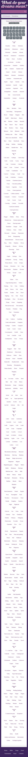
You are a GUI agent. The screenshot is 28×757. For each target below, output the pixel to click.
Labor (12, 418)
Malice (22, 464)
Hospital (21, 368)
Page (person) (13, 531)
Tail (22, 624)
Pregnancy (16, 547)
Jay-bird (6, 405)
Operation (9, 524)
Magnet (18, 461)
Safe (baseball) (16, 594)
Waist (16, 697)
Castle (18, 174)
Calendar (20, 164)
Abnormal (7, 52)
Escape (14, 272)
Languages (19, 428)
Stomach (19, 614)
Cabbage (13, 157)
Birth (23, 131)
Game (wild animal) (10, 322)
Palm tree (14, 541)
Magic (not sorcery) (17, 458)
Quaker (7, 561)
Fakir (6, 289)
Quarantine (14, 561)
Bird (11, 131)
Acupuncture (7, 65)
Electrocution (7, 269)
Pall (13, 537)
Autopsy (14, 98)
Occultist (15, 521)
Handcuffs (7, 362)
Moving (21, 478)
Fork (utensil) (19, 305)
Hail (15, 348)
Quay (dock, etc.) (20, 564)
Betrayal (6, 131)
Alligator (6, 75)
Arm (21, 88)
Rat (17, 584)
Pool (10, 547)
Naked (16, 491)
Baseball (22, 121)
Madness (21, 455)
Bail (23, 114)
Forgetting (19, 302)
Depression (21, 233)
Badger (11, 114)
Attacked (22, 91)
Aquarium (8, 88)
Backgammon (18, 111)
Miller (11, 750)
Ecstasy (6, 266)
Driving (21, 246)
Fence (22, 292)
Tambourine (17, 630)
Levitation (13, 435)
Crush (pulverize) (14, 210)
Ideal (22, 378)
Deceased (7, 233)
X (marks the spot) (10, 713)
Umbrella (7, 653)
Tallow (10, 630)
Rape (12, 584)
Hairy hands (18, 352)
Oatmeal (8, 514)
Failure (20, 282)
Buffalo (13, 144)
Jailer (16, 395)
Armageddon (7, 91)
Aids (6, 68)
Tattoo (7, 637)
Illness (20, 382)
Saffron (16, 597)
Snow (11, 610)
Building (20, 144)
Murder (14, 481)
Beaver (21, 124)
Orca (15, 524)
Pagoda (21, 531)
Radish (16, 577)
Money (14, 474)
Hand (13, 358)
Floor (14, 299)
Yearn (6, 723)
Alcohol (14, 72)
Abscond (6, 55)
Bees (17, 128)
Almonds (13, 75)
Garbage (7, 325)
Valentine (21, 670)
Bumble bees (15, 147)
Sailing (6, 601)
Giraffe (16, 332)
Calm (10, 167)
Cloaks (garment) (17, 190)
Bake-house (14, 118)
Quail (21, 557)
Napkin (22, 491)
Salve (14, 604)
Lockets (8, 441)
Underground (20, 653)
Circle (20, 187)
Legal (7, 435)
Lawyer (20, 432)
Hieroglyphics (17, 365)
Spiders (16, 610)
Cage (22, 161)
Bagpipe (17, 114)
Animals (17, 81)
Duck (17, 249)
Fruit (10, 312)
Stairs (13, 614)
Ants (23, 81)
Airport (7, 72)
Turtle (14, 643)
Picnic (20, 544)
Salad (17, 601)
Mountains (14, 478)
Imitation (21, 385)
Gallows (13, 319)
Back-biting (9, 111)
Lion (18, 438)
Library (20, 435)
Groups (21, 338)
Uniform (14, 660)
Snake (5, 610)
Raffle (21, 577)
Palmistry (21, 541)
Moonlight (7, 478)
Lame (7, 428)
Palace (8, 537)
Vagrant (14, 670)
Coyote (14, 200)
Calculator (13, 164)
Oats (13, 514)
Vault (7, 680)
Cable (5, 161)
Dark (21, 226)
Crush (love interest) (14, 206)
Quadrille (8, 557)
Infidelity (15, 388)
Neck (20, 494)
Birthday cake (9, 134)
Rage (10, 581)
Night (10, 504)
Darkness (9, 230)
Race (18, 574)
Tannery (17, 634)
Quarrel (21, 561)
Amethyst (8, 78)
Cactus (17, 161)
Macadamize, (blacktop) (10, 451)
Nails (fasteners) (8, 491)
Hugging (14, 371)
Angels (5, 81)
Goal (8, 335)
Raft (5, 581)
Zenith (16, 734)
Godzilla (14, 335)
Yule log (22, 727)
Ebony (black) (8, 263)
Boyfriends (16, 141)
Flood (21, 295)
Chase (8, 183)
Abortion (14, 52)
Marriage (20, 468)
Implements (8, 388)
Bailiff (7, 118)
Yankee (11, 720)
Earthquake (8, 259)
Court (8, 200)
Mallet (7, 468)
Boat (5, 141)
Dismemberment (9, 239)
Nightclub (16, 504)
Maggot (8, 458)
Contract (14, 196)
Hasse (14, 753)
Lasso (7, 432)
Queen (14, 567)
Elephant (15, 269)
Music (20, 481)
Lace (14, 422)
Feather (12, 292)
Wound (17, 706)
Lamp (12, 428)
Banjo (16, 121)
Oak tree (7, 511)
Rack (23, 574)
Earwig (15, 259)
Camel (7, 170)
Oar (12, 511)
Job (23, 405)
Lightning (6, 438)
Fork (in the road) (9, 305)
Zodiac (8, 740)
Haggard (9, 348)
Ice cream (10, 378)
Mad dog (14, 455)
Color (22, 193)
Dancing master (17, 223)
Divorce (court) (19, 239)
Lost (21, 441)
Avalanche (21, 98)
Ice (5, 378)
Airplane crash (19, 68)
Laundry (13, 432)
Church (8, 187)
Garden (14, 325)
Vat (17, 677)
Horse (15, 368)
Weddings (8, 703)
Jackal (7, 395)
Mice (16, 471)
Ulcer (21, 650)
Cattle (6, 177)
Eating (21, 259)
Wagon (22, 693)
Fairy (16, 286)
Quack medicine (19, 554)
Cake (7, 164)
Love (17, 445)
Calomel (16, 167)
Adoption (15, 65)
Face (17, 279)
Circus (8, 190)
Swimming (18, 617)
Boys (22, 141)
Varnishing (6, 677)
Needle (7, 501)
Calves (22, 167)
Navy (7, 494)
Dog (5, 243)
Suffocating (10, 617)
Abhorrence (15, 49)
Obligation (20, 517)
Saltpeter (8, 604)
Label (7, 418)
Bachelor (14, 108)
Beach (11, 124)
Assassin (15, 91)
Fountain (8, 309)
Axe (14, 101)
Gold (19, 335)
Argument (15, 88)
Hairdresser (10, 352)
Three (5, 640)
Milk (21, 471)
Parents (7, 544)
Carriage (12, 174)
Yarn (16, 720)
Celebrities (13, 177)
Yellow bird (13, 723)
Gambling (19, 319)
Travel (22, 640)
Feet (17, 292)
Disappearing (16, 236)
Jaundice (9, 401)
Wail (11, 697)
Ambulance (21, 75)
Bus (21, 147)
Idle (11, 382)
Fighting (7, 295)
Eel (18, 266)
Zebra (11, 734)
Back (20, 108)
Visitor (14, 683)
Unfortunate (7, 660)
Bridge (7, 144)
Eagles (8, 256)
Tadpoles (17, 624)
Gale (7, 319)
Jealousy (13, 405)
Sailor (12, 601)
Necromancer (15, 498)
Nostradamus (8, 753)
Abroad (21, 52)
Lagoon (11, 425)
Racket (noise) (8, 577)
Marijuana (13, 468)
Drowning (11, 249)
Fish (17, 295)
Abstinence (13, 55)
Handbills (20, 358)
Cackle (11, 161)
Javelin (15, 401)
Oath (22, 511)
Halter (15, 355)
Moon (19, 474)
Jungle (14, 408)
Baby (8, 108)
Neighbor (13, 501)
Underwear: (11, 657)
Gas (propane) (8, 332)
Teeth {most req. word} (17, 637)
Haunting (9, 365)
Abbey (14, 46)
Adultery (22, 65)
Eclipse (21, 263)
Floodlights (7, 299)
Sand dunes (8, 607)
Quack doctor (9, 554)
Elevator (22, 269)
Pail (6, 534)
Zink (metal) (20, 737)
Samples (20, 604)
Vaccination (7, 670)
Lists (22, 438)
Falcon (12, 289)
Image (14, 385)
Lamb (22, 425)
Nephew (20, 501)
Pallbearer (18, 537)
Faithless (22, 286)
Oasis (17, 511)
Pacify (6, 531)
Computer (7, 196)
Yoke (10, 727)
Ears (20, 256)
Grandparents (8, 338)
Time (10, 640)
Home (5, 750)
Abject (21, 49)
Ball (5, 121)
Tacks (11, 624)
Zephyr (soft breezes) (10, 737)
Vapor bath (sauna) (16, 673)
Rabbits (6, 574)
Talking (20, 627)
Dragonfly (7, 246)
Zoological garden (16, 740)
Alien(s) (20, 72)
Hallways (9, 355)
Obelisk (7, 517)
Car (21, 170)
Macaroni (21, 451)
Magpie (16, 464)
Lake (17, 425)
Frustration (16, 312)
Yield (5, 727)
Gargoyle (20, 325)
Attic (9, 95)
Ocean (21, 521)
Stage (8, 614)
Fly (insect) (20, 299)
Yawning (22, 720)
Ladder (20, 422)
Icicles (17, 378)
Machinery (7, 455)
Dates (14, 230)
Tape (22, 634)
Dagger (6, 216)
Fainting (6, 286)
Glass (21, 332)
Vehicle (20, 680)
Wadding (8, 690)
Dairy (17, 216)
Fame (21, 289)
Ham (20, 355)
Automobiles (7, 98)
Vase (13, 677)
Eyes (20, 272)
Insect (21, 388)
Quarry (5, 564)
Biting (21, 134)
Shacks (15, 607)
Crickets (14, 203)
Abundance (21, 55)
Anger (11, 81)
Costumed (20, 196)
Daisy (22, 216)
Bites (16, 134)
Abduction (7, 49)
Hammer (8, 358)
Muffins (8, 481)
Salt (22, 601)
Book (10, 141)
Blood (20, 137)
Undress (18, 657)
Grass (15, 338)
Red (21, 584)
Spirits (22, 610)
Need (22, 498)
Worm (11, 706)
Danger (15, 226)
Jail (12, 395)
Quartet (11, 564)
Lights (12, 438)
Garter (19, 329)
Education (12, 266)
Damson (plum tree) (18, 220)
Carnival (6, 174)
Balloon (10, 121)
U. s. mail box (9, 650)
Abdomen (20, 46)
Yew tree (21, 723)
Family (6, 292)
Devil (9, 236)
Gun (14, 342)
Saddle (9, 594)
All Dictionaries (6, 16)
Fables (11, 279)
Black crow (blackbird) (11, 137)
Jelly (18, 405)
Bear (16, 124)
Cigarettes (14, 187)
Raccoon (12, 574)
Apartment (8, 85)
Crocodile (20, 203)
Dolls (10, 243)
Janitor (6, 398)
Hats (22, 362)
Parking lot (14, 544)
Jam (21, 395)
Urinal (16, 663)
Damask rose (8, 220)
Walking (14, 700)
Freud (22, 750)
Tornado (16, 640)
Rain (7, 584)
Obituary (13, 517)
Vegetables (13, 680)
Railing (15, 581)
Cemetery (20, 177)
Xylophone (19, 713)
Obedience (19, 514)
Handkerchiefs (15, 362)
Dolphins (16, 243)
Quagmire (15, 557)
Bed (6, 128)
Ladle (6, 425)
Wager (11, 693)
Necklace (7, 498)
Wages (16, 693)
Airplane (11, 68)
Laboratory (19, 418)
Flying (7, 302)
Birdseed (17, 131)
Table (6, 624)
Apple (20, 85)
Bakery (21, 118)
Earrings (15, 256)
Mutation (14, 484)
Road (10, 587)
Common (21, 753)
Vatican (22, 677)
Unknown (21, 660)
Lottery (11, 445)
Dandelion (8, 226)
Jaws (20, 401)
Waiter (21, 697)
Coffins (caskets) (15, 193)
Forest (13, 302)
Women (15, 703)
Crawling (7, 203)
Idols (15, 382)
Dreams (15, 246)
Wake (8, 700)
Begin (21, 128)
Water (19, 700)
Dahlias (12, 216)
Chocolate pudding (16, 183)
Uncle (13, 653)
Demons (14, 233)
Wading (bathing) (17, 690)
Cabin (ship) (21, 157)
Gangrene (20, 322)
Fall (17, 289)
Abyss (13, 59)
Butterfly (14, 150)
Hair (19, 348)
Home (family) (8, 368)
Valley (8, 673)
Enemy (8, 272)
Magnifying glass (8, 464)
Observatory (8, 521)
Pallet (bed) (7, 541)
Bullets (7, 147)
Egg (23, 266)
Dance (9, 223)
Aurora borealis (16, 95)
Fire (12, 295)
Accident (18, 62)
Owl (20, 524)
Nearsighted (14, 494)
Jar (11, 398)
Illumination (8, 385)
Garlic (8, 329)
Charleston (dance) (17, 180)
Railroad (22, 581)
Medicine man (9, 471)
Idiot (7, 382)
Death (20, 230)
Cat (23, 174)
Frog (21, 309)
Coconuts (6, 193)
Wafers (5, 693)
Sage (21, 597)
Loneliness (15, 441)
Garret (14, 329)
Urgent (11, 663)
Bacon (5, 114)
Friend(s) (15, 309)
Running (16, 587)
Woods (20, 703)
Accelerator (10, 62)
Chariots (8, 180)
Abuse (7, 59)
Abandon (7, 46)
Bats (6, 124)
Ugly (16, 650)
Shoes (20, 607)
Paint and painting (18, 534)
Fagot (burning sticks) (11, 282)
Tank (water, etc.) (8, 634)
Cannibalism (15, 170)
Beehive (11, 128)
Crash (19, 200)
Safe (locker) (9, 597)
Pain (10, 534)
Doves (22, 243)
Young (15, 727)
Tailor (7, 627)
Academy (19, 59)
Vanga (16, 750)
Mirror (8, 474)
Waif (6, 697)
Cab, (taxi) (6, 157)
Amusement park (17, 78)
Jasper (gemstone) (18, 398)
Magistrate (11, 461)
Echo (15, 263)
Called (5, 167)
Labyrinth (8, 422)
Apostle (15, 85)
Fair (11, 286)
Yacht (5, 720)
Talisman (13, 627)
